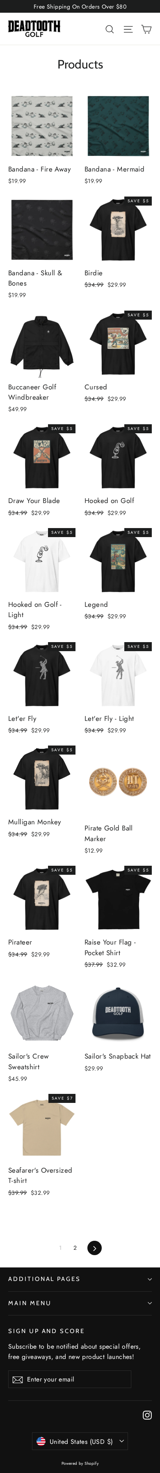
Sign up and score (46, 1331)
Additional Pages (44, 1279)
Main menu (29, 1303)
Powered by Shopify (80, 1463)
